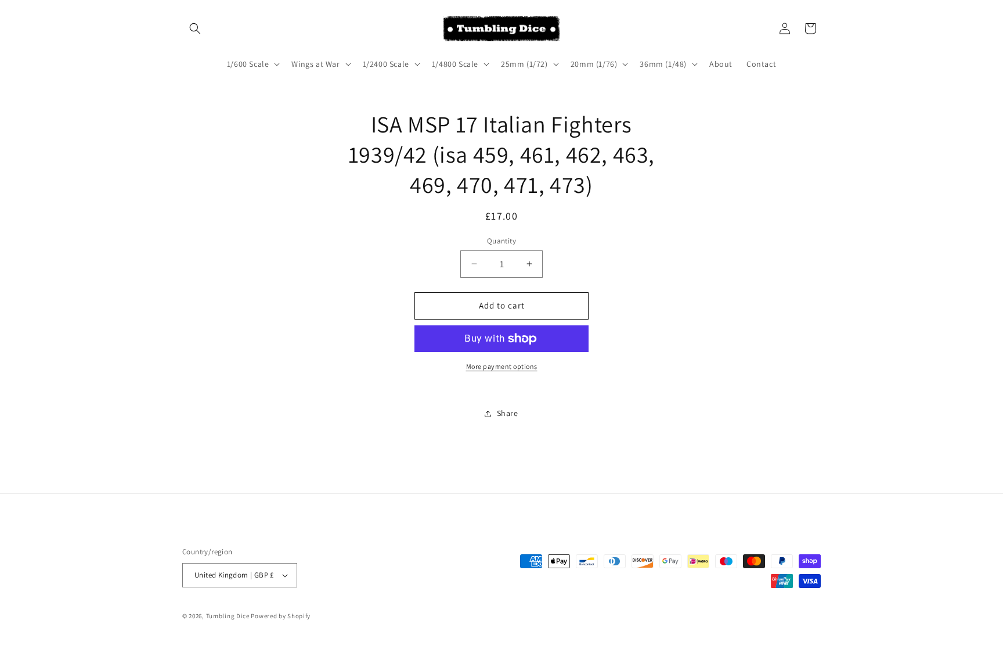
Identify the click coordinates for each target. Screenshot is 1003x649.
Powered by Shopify (281, 616)
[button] (195, 28)
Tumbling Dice (228, 616)
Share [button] (507, 413)
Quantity (501, 241)
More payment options (501, 366)
